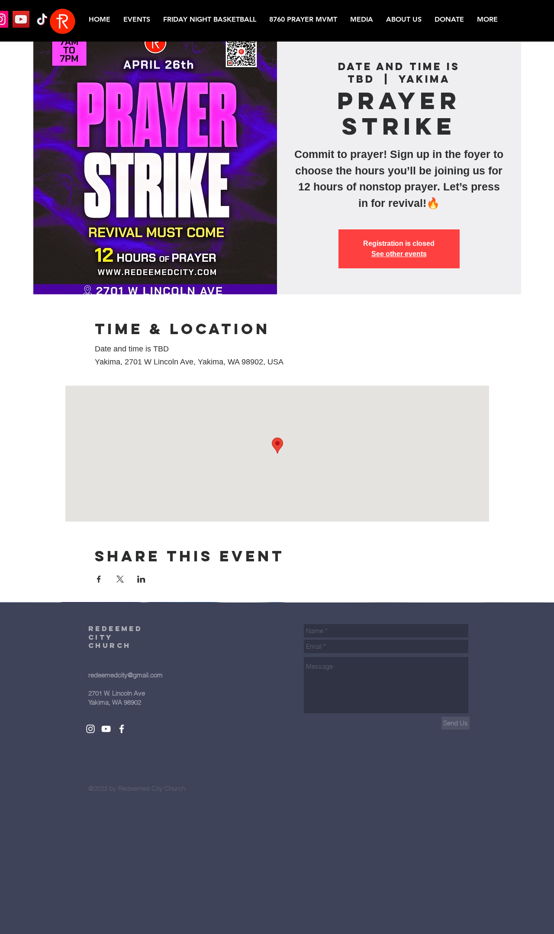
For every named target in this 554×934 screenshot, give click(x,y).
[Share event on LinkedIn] (141, 579)
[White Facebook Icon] (121, 728)
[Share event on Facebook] (99, 579)
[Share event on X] (120, 579)
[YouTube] (21, 19)
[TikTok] (42, 19)
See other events (399, 254)
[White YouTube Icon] (106, 728)
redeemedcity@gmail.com (125, 675)
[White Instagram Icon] (90, 728)
